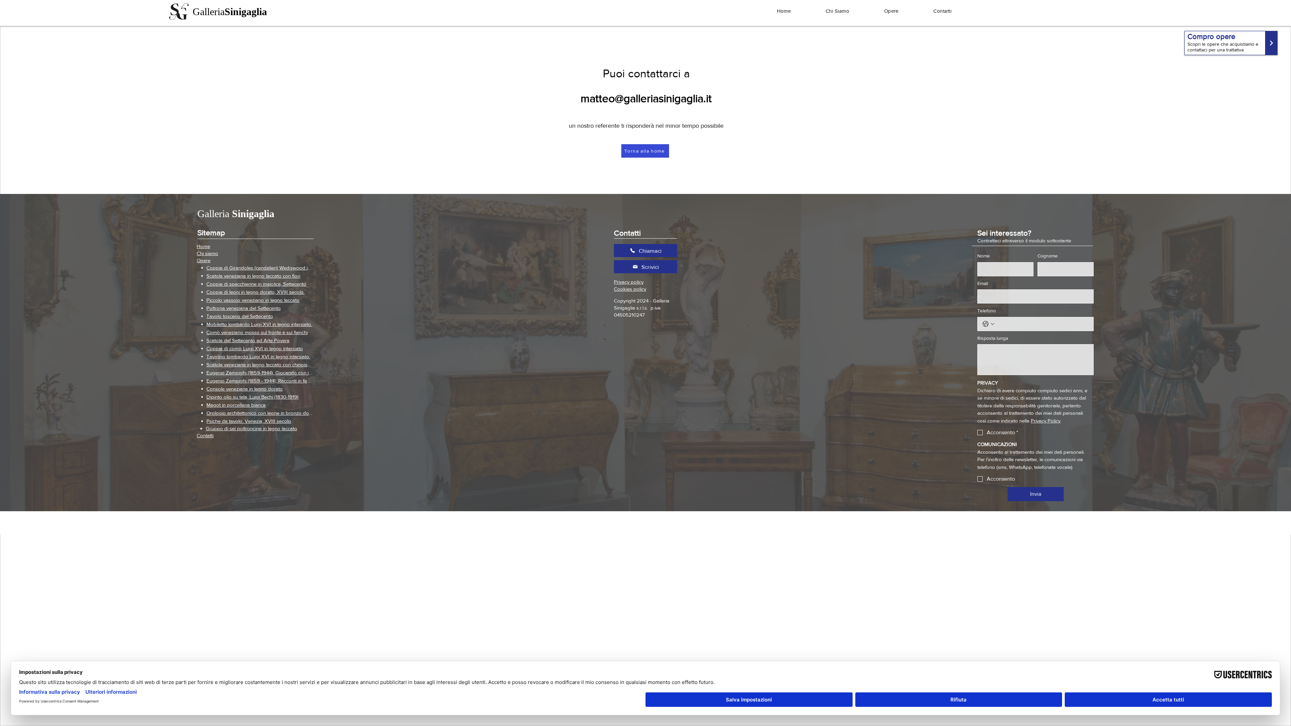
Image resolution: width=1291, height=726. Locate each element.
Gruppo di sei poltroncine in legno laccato (251, 428)
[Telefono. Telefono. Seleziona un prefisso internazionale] (988, 324)
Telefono (986, 310)
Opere (203, 260)
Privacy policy (628, 282)
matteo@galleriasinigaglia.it (646, 98)
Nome (983, 255)
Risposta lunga (992, 338)
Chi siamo (207, 253)
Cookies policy (630, 289)
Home (203, 246)
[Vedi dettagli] (1231, 43)
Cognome (1048, 255)
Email (982, 283)
